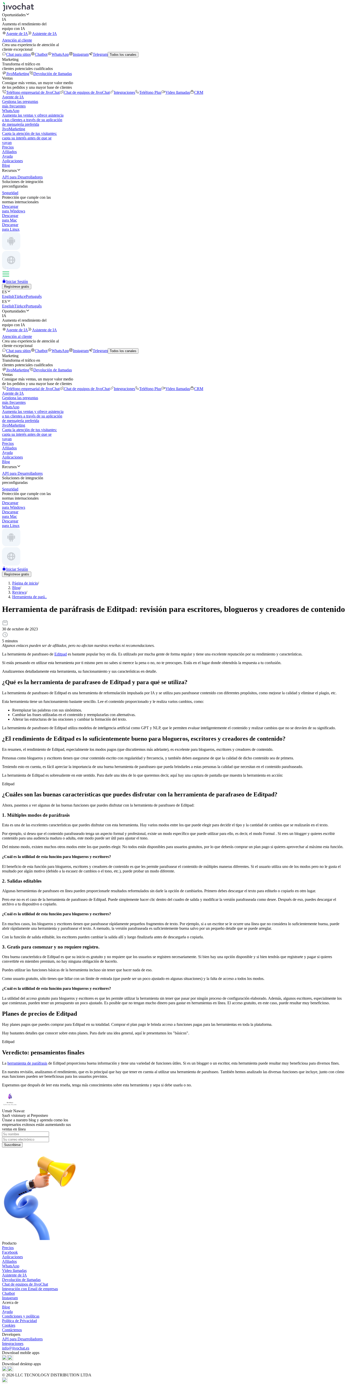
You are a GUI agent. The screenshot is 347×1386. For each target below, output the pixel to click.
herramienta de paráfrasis (27, 1063)
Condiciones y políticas (20, 1316)
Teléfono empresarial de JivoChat (33, 92)
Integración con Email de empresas (30, 1289)
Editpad (60, 654)
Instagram (81, 54)
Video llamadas (177, 92)
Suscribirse (12, 1145)
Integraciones (124, 92)
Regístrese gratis (16, 286)
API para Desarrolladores (22, 1339)
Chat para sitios (18, 54)
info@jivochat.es (15, 1348)
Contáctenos (12, 1330)
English (8, 296)
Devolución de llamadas (52, 73)
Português (34, 296)
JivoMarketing (17, 73)
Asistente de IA (44, 33)
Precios (8, 147)
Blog (6, 165)
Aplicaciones (12, 161)
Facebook (10, 1252)
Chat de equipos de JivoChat (87, 92)
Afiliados (9, 152)
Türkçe (20, 296)
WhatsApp (60, 54)
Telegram (100, 54)
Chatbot (41, 54)
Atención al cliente (17, 40)
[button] (173, 14)
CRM (198, 92)
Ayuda (7, 156)
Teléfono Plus (150, 92)
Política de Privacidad (19, 1321)
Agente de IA (17, 33)
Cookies (8, 1325)
